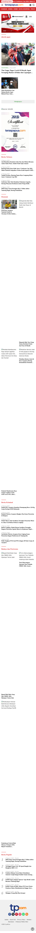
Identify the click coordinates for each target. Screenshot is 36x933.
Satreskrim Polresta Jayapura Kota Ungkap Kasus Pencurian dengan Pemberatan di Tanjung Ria (15, 535)
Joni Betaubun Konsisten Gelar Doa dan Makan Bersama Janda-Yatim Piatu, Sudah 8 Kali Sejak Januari (17, 162)
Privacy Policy (21, 919)
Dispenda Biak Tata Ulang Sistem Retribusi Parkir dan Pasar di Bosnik (26, 344)
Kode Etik (13, 919)
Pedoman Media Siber (22, 921)
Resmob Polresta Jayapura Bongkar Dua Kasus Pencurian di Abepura (17, 514)
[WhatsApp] (23, 914)
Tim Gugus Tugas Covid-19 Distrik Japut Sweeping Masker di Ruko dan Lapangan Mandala (16, 72)
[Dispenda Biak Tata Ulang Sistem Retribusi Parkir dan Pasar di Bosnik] (27, 270)
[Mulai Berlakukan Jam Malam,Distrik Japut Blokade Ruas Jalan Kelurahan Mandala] (9, 83)
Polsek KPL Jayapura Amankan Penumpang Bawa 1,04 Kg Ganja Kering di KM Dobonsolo (18, 508)
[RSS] (26, 914)
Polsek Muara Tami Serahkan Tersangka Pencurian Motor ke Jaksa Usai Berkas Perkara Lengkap (17, 521)
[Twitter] (13, 914)
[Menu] (2, 5)
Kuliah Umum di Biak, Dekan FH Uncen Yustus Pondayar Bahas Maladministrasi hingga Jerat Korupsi (19, 887)
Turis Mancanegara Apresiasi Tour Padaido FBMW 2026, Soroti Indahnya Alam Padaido (26, 564)
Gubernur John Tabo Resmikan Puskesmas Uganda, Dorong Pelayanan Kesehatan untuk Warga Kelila (16, 182)
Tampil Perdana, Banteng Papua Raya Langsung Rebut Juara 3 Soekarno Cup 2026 (17, 176)
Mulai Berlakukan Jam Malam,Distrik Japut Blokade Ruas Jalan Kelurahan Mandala (7, 92)
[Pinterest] (16, 914)
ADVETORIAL (5, 68)
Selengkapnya (18, 101)
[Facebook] (9, 914)
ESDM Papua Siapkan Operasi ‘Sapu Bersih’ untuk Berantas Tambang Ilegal (20, 880)
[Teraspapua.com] (13, 5)
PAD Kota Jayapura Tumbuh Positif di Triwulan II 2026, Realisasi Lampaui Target (8, 212)
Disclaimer (11, 921)
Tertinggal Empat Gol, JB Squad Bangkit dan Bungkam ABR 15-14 (18, 867)
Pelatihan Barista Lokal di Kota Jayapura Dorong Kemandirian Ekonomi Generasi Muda (26, 360)
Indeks (6, 919)
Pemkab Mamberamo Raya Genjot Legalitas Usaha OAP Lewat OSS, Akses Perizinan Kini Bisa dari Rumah (9, 492)
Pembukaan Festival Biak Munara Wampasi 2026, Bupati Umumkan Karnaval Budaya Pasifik (8, 845)
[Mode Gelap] (30, 5)
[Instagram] (19, 914)
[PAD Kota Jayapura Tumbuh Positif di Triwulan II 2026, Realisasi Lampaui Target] (9, 204)
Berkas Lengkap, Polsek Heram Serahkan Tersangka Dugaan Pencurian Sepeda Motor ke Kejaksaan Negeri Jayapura (16, 528)
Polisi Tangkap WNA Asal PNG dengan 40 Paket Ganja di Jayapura (17, 541)
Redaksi (29, 919)
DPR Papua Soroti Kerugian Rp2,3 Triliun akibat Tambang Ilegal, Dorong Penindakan (15, 189)
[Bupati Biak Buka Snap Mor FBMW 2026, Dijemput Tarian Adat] (9, 622)
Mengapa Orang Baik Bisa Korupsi (15, 893)
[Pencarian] (33, 5)
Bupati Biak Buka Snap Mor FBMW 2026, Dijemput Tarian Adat (8, 696)
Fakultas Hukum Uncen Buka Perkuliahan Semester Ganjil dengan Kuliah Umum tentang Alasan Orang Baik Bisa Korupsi (19, 874)
